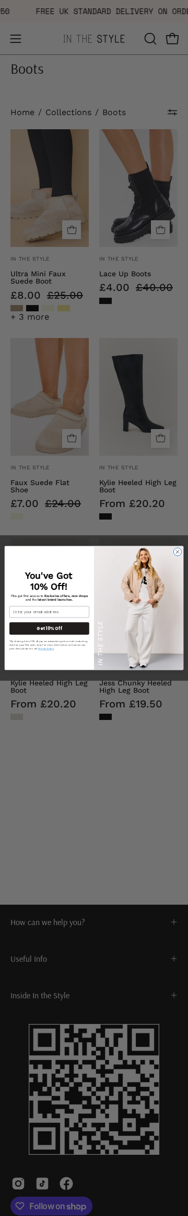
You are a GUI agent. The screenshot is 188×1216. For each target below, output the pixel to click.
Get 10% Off (49, 628)
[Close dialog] (177, 552)
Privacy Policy (45, 648)
